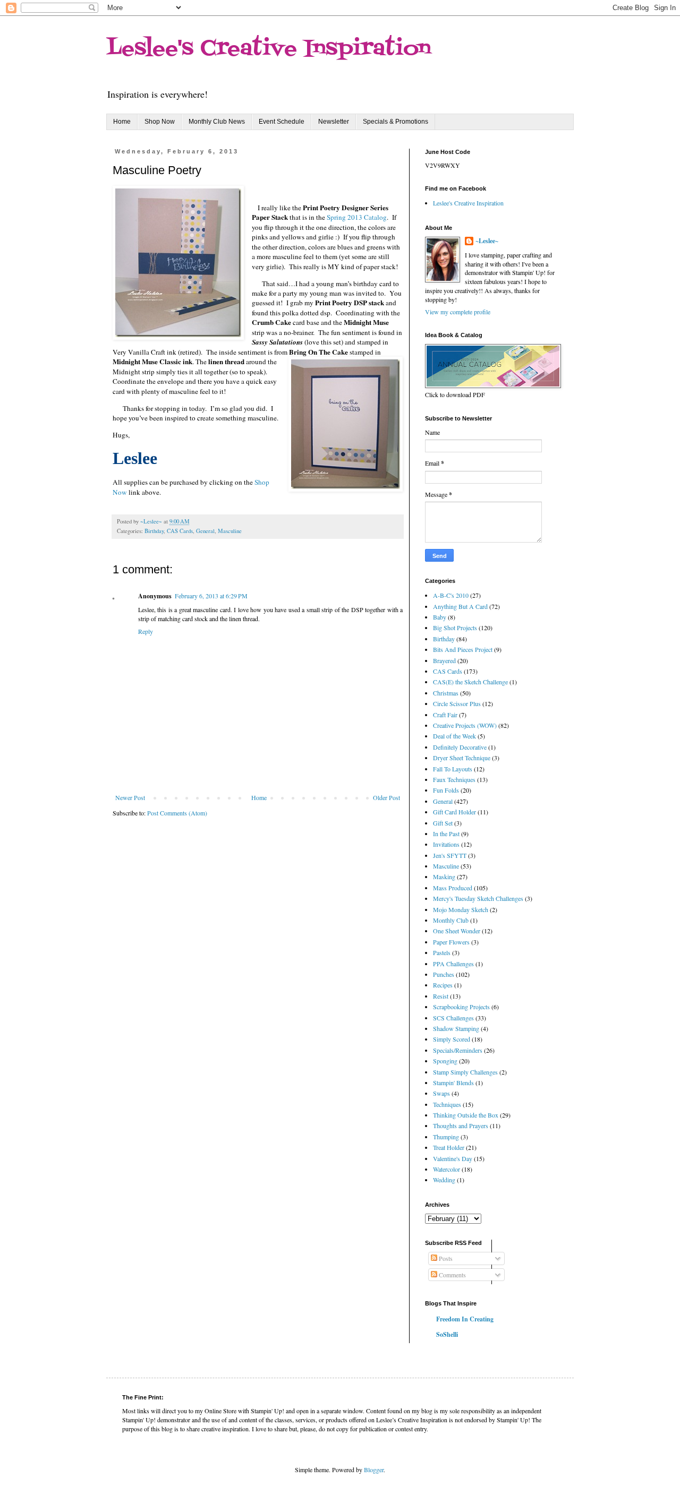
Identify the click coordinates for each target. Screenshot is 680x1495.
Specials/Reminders (457, 1050)
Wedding (444, 1179)
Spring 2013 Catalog (357, 217)
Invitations (446, 844)
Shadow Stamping (456, 1028)
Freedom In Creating (465, 1319)
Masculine (230, 531)
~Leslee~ (486, 241)
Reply (145, 631)
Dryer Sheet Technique (461, 757)
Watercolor (446, 1169)
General (205, 531)
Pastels (441, 952)
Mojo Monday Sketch (460, 909)
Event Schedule (281, 121)
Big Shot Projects (455, 627)
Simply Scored (451, 1039)
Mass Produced (452, 887)
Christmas (445, 693)
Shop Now (159, 121)
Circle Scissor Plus (457, 703)
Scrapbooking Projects (461, 1006)
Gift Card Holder (454, 811)
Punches (443, 974)
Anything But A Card (460, 606)
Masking (444, 876)
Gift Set (443, 823)
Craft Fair (445, 714)
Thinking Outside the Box (465, 1115)
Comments (451, 1274)
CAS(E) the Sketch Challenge (470, 681)
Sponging (445, 1060)
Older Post (386, 797)
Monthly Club (451, 920)
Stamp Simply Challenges (465, 1072)
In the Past (446, 833)
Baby (439, 617)
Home (122, 121)
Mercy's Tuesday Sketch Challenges (478, 898)
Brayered (444, 660)
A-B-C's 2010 (451, 595)
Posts (445, 1258)
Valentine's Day (452, 1158)
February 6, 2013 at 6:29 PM (211, 595)
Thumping (446, 1136)
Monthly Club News (217, 121)
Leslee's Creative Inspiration (268, 49)
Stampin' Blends (453, 1082)
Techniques (447, 1104)
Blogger (374, 1469)
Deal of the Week (454, 736)
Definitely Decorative (460, 747)
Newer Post (130, 797)
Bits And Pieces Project (462, 649)
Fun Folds (446, 790)
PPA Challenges (453, 963)
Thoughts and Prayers (460, 1125)
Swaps (441, 1093)
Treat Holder (448, 1147)
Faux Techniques (454, 779)
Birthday (154, 531)
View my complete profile (457, 311)
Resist (440, 996)
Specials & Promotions (395, 121)
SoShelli (447, 1334)
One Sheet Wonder (456, 930)
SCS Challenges (453, 1017)
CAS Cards (180, 531)
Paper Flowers (451, 942)
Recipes (443, 985)
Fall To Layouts (452, 768)
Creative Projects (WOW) (465, 725)
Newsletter (333, 121)
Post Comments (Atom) (177, 813)
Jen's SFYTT (449, 855)
